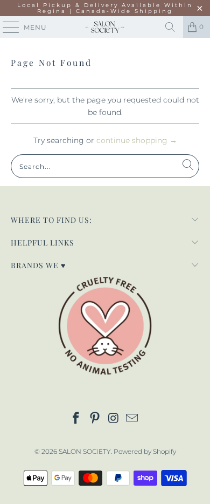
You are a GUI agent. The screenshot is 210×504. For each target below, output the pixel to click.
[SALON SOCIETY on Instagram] (114, 419)
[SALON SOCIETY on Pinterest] (95, 419)
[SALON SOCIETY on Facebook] (76, 419)
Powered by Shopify (145, 451)
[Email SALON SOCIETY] (132, 419)
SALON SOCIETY (85, 451)
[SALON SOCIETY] (105, 27)
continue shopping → (136, 140)
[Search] (170, 27)
